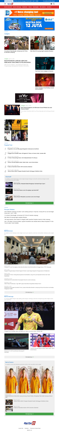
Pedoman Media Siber (35, 428)
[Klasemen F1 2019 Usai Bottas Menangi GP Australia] (16, 342)
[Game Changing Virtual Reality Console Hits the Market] (45, 80)
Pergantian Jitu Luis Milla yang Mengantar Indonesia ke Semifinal (23, 149)
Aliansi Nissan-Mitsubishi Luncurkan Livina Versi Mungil (27, 196)
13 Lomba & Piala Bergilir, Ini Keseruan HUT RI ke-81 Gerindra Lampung (21, 215)
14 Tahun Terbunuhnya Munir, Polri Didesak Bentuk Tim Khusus (22, 157)
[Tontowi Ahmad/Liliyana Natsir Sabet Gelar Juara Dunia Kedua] (42, 340)
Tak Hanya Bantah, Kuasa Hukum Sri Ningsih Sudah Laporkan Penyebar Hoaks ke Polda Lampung (41, 52)
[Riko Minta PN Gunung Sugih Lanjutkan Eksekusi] (16, 43)
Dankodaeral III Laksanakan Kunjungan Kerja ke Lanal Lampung (19, 279)
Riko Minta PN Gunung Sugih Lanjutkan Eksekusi (15, 51)
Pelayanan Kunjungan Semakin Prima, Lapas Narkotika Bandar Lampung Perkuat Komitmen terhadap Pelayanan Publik (29, 288)
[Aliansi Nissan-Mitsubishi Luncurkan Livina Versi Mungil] (9, 197)
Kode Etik (21, 428)
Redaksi (27, 428)
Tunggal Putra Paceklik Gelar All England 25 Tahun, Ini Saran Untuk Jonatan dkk (27, 153)
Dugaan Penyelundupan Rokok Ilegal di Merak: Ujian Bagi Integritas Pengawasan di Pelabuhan (27, 271)
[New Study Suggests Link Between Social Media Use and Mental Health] (12, 110)
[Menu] (5, 4)
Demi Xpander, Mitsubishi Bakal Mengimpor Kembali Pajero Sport (29, 183)
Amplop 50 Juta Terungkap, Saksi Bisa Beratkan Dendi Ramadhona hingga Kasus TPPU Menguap (27, 267)
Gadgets (6, 58)
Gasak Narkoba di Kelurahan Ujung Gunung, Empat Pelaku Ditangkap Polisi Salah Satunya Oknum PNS (29, 396)
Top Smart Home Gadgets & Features (44, 71)
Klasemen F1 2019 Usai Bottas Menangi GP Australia (14, 351)
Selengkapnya (29, 203)
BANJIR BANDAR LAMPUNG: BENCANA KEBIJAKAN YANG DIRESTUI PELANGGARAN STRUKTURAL (17, 62)
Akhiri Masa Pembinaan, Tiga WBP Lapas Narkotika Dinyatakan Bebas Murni (22, 283)
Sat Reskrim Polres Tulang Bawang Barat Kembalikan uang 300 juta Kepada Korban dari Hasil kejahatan (27, 275)
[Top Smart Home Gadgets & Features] (45, 63)
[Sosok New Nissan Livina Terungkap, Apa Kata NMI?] (9, 191)
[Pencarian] (54, 4)
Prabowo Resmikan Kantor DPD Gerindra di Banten (20, 166)
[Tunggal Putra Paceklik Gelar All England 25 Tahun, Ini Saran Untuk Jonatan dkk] (29, 316)
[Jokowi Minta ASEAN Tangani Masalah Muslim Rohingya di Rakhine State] (9, 402)
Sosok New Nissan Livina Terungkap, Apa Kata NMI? (26, 190)
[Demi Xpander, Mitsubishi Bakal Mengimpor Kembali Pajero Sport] (9, 184)
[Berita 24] (10, 4)
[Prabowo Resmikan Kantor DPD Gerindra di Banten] (9, 408)
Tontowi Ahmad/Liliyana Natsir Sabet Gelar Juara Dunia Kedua (23, 162)
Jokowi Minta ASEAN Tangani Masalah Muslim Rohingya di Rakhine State (25, 171)
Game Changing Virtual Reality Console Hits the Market (44, 88)
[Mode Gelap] (51, 4)
